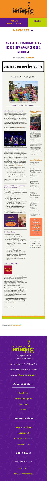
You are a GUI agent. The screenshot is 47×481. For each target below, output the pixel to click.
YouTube (23, 409)
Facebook (23, 393)
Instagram (23, 404)
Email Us (23, 468)
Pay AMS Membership (24, 473)
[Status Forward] (27, 375)
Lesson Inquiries (23, 427)
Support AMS (23, 433)
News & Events (14, 24)
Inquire (37, 21)
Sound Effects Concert (23, 438)
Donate (14, 21)
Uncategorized (16, 325)
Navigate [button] (21, 30)
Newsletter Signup (23, 398)
